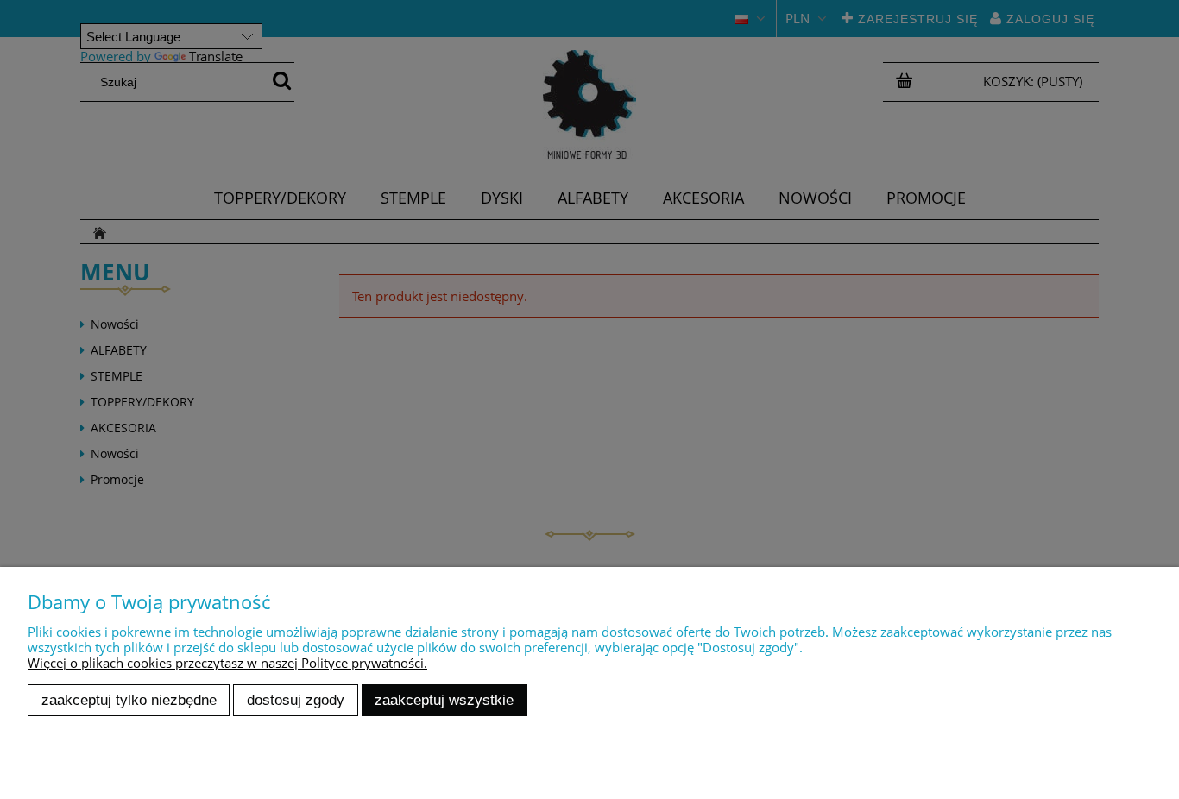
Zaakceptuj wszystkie (444, 699)
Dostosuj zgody (295, 699)
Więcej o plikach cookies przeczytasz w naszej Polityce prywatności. (227, 662)
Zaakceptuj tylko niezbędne (129, 699)
